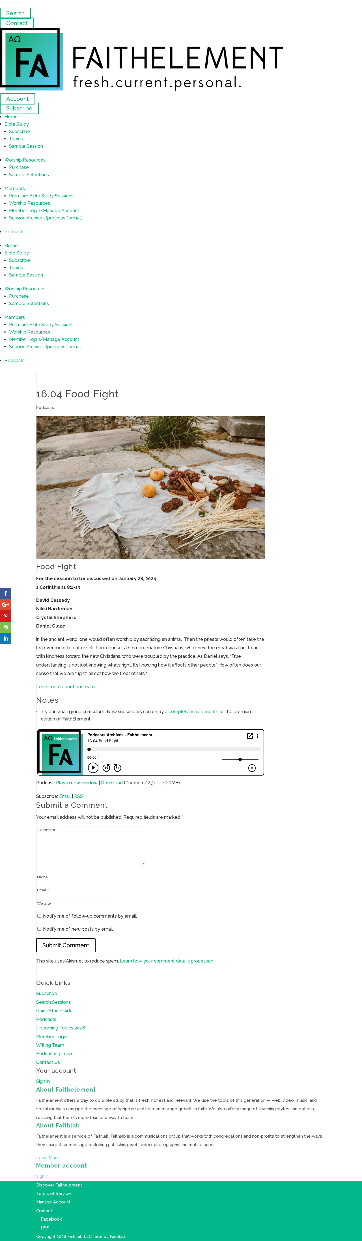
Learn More (47, 1157)
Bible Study (17, 124)
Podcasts (15, 231)
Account (17, 98)
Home (11, 116)
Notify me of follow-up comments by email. (90, 916)
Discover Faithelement (59, 1185)
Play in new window (77, 782)
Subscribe (19, 108)
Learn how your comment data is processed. (167, 961)
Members (15, 188)
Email (65, 796)
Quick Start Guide (54, 1010)
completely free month (193, 711)
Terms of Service (53, 1193)
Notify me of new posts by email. (78, 929)
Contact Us (48, 1062)
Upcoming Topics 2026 (60, 1028)
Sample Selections (29, 174)
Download (112, 782)
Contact (17, 23)
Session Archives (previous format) (46, 218)
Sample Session (26, 146)
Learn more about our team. (66, 686)
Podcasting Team (55, 1053)
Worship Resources (25, 160)
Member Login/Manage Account (44, 210)
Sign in (43, 1081)
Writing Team (50, 1045)
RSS (78, 796)
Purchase (19, 167)
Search (15, 13)
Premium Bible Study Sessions (41, 196)
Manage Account (53, 1202)
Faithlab (117, 1236)
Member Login (51, 1036)
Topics (16, 138)
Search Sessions (53, 1002)
